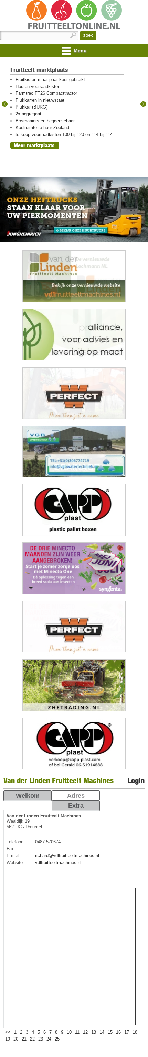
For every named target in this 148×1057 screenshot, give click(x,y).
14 (101, 1032)
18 (135, 1032)
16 (118, 1032)
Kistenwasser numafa (37, 120)
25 (57, 1039)
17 (126, 1032)
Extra (76, 805)
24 (48, 1039)
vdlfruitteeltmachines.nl (58, 862)
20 (15, 1039)
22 (32, 1039)
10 (69, 1032)
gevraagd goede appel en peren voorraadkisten (61, 155)
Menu (79, 50)
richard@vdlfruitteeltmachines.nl (67, 855)
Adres (76, 795)
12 (85, 1032)
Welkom (28, 795)
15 (110, 1032)
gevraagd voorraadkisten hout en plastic (55, 127)
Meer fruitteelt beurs (37, 165)
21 (24, 1039)
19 (7, 1039)
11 (77, 1032)
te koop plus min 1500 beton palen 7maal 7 (58, 107)
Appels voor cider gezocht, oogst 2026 (53, 148)
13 (93, 1032)
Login (136, 780)
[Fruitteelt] (74, 15)
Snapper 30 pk (29, 113)
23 (40, 1039)
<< (8, 1032)
